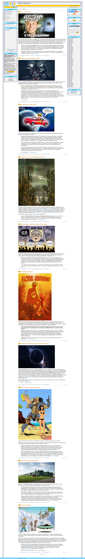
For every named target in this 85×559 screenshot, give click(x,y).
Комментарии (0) (47, 55)
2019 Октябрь (71, 48)
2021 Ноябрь (71, 73)
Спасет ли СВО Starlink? (25, 11)
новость (47, 321)
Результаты (6, 72)
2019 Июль (70, 45)
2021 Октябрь (71, 72)
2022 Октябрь (71, 84)
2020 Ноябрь (71, 61)
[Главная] (13, 7)
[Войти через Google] (79, 11)
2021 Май (70, 67)
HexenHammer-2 (8, 24)
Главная (19, 9)
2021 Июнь (70, 68)
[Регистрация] (14, 7)
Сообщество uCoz (74, 92)
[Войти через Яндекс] (76, 12)
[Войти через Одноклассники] (74, 14)
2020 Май (70, 55)
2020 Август (71, 58)
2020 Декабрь (71, 62)
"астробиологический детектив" (45, 209)
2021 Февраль (71, 64)
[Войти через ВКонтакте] (72, 12)
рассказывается (27, 548)
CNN (38, 46)
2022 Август (71, 82)
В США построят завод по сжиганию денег (29, 460)
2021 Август (71, 70)
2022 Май (70, 79)
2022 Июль (70, 81)
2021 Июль (70, 69)
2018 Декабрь (71, 40)
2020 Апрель (71, 54)
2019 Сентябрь (71, 47)
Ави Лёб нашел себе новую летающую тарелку (30, 387)
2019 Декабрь (71, 50)
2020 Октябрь (71, 60)
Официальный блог (74, 91)
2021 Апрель (71, 66)
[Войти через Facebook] (74, 12)
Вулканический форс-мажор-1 (26, 271)
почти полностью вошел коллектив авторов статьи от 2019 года (47, 212)
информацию (49, 448)
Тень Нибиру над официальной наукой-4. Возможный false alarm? (34, 343)
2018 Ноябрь (71, 39)
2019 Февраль (71, 42)
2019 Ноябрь (71, 49)
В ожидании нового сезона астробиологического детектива (33, 156)
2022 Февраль (71, 76)
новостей (45, 369)
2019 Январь (71, 41)
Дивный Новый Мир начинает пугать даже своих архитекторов (33, 224)
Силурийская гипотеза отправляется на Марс (30, 58)
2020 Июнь (70, 56)
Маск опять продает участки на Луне (28, 104)
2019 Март (70, 43)
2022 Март (70, 77)
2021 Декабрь (71, 74)
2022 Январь (71, 75)
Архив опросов (11, 72)
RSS (78, 7)
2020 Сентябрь (71, 59)
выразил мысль (49, 257)
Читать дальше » (34, 53)
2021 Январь (71, 63)
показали (43, 453)
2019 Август (71, 46)
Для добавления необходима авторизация (11, 50)
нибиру (28, 376)
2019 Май (70, 44)
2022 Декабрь (71, 86)
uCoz (64, 558)
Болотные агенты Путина (25, 505)
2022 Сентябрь (71, 83)
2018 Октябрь (71, 38)
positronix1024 (37, 55)
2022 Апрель (71, 78)
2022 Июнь (70, 80)
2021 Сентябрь (71, 71)
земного (54, 370)
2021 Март (70, 65)
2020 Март (70, 53)
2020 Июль (70, 57)
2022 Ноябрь (71, 85)
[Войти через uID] (70, 12)
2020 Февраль (71, 52)
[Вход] (16, 7)
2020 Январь (71, 51)
